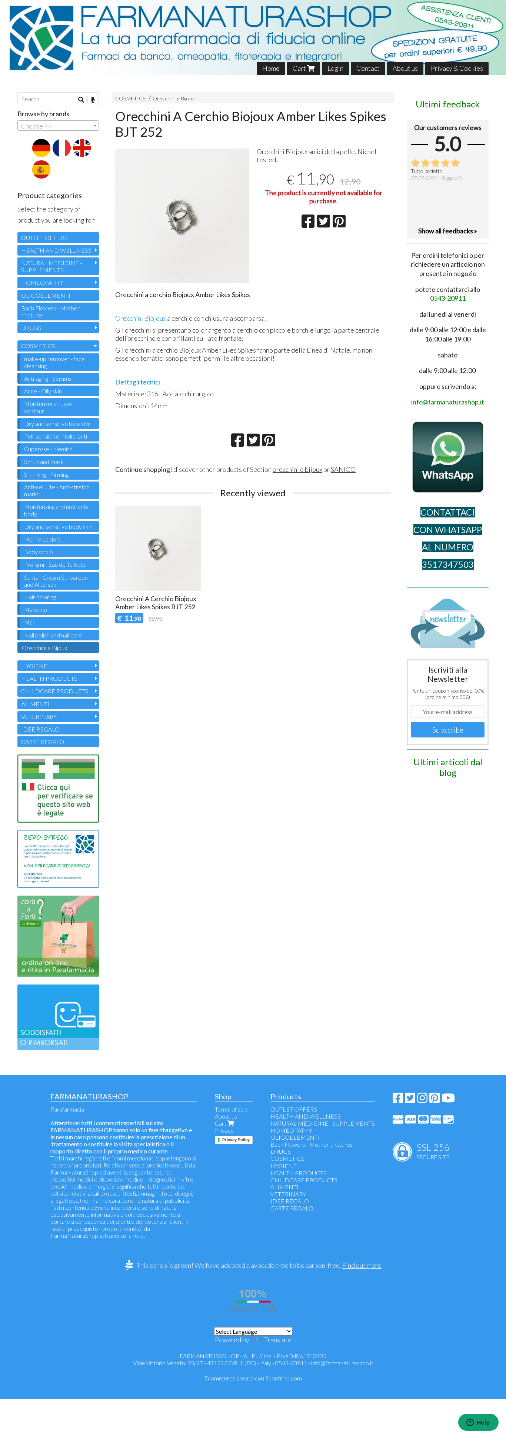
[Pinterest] (434, 1099)
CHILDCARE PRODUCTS (54, 690)
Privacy (224, 1130)
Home (271, 68)
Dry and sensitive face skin (57, 423)
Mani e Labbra (42, 539)
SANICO (343, 469)
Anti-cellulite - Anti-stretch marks (57, 490)
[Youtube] (448, 1099)
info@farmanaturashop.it (342, 1362)
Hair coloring (40, 596)
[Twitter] (410, 1099)
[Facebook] (398, 1099)
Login (335, 68)
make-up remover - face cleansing (54, 362)
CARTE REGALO (42, 741)
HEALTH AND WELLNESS (56, 250)
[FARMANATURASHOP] (253, 37)
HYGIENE (34, 665)
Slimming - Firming (46, 474)
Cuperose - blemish (48, 448)
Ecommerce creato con (253, 1378)
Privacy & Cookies (457, 68)
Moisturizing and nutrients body (56, 510)
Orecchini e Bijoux (174, 98)
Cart (300, 68)
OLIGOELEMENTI (45, 295)
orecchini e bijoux (297, 469)
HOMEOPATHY (42, 282)
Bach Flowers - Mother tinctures (50, 311)
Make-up (35, 609)
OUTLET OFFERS (44, 237)
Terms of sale (231, 1109)
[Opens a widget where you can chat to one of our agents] (478, 1423)
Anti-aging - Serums (47, 378)
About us (405, 68)
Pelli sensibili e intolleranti (55, 436)
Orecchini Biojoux (140, 318)
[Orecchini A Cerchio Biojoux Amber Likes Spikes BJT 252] (182, 216)
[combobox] (58, 125)
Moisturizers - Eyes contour (48, 407)
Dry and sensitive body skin (58, 526)
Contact (368, 68)
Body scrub (38, 551)
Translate (278, 1340)
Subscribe (447, 729)
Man (30, 622)
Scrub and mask (44, 461)
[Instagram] (422, 1099)
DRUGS (31, 327)
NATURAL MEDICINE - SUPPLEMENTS (51, 266)
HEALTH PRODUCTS (49, 678)
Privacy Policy (236, 1139)
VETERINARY (39, 716)
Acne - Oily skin (43, 390)
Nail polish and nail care (53, 635)
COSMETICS (130, 98)
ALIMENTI (35, 703)
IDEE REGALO (40, 729)
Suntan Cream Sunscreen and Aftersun (56, 581)
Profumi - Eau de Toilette (55, 564)
